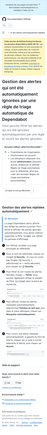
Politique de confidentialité (12, 387)
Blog (36, 425)
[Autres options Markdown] (33, 191)
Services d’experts (24, 425)
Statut (4, 425)
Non (19, 383)
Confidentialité (36, 422)
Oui (8, 383)
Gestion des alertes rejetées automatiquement (23, 209)
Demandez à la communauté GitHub (20, 399)
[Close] (39, 4)
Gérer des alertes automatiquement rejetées (26, 33)
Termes (24, 422)
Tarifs (11, 425)
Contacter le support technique (18, 403)
